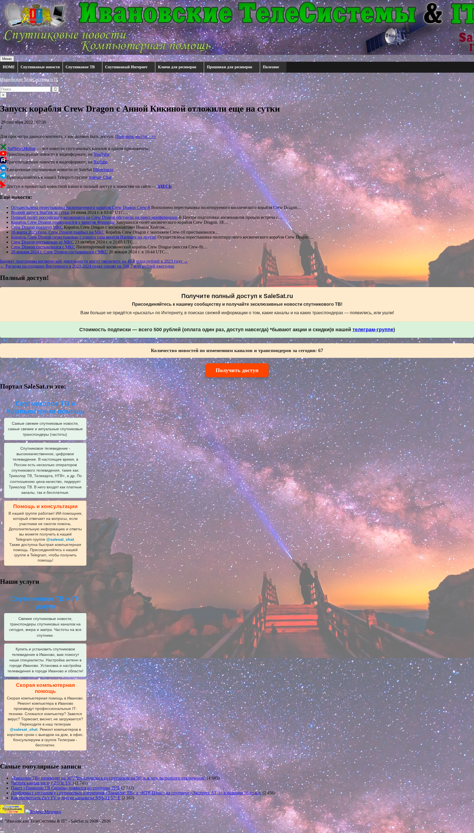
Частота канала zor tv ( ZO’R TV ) (42, 783)
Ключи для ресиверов (177, 67)
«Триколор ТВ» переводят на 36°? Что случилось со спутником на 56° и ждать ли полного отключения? (108, 778)
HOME (9, 67)
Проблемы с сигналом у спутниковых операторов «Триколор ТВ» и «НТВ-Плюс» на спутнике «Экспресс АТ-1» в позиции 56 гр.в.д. (136, 792)
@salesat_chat (60, 539)
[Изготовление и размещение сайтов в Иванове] (12, 811)
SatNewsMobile (22, 148)
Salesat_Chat (100, 177)
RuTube (101, 162)
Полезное (271, 67)
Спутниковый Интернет (126, 67)
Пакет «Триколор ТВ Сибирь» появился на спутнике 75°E (65, 788)
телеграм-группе (372, 329)
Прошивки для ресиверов (229, 67)
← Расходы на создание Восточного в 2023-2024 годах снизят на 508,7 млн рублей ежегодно (87, 266)
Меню (7, 59)
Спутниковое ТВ (80, 67)
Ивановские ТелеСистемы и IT (29, 79)
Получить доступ (237, 370)
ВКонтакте (103, 169)
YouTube (101, 154)
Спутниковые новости (40, 67)
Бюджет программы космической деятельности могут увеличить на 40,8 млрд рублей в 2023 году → (94, 261)
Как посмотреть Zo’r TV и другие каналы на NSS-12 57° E (65, 797)
